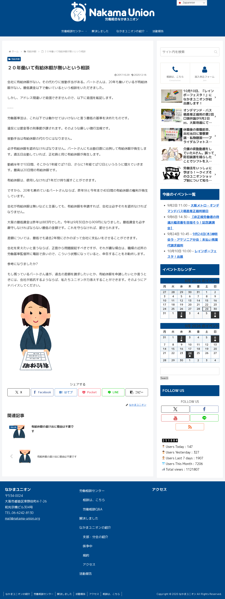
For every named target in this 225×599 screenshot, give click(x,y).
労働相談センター (92, 491)
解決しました (88, 518)
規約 (86, 555)
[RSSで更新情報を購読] (190, 426)
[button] (137, 392)
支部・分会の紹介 (95, 537)
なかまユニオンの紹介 (95, 527)
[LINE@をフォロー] (204, 417)
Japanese (188, 2)
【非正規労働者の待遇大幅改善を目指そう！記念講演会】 (193, 223)
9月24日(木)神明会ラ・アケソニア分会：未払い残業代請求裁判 (192, 240)
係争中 (87, 546)
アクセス (89, 564)
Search (164, 378)
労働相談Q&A (92, 509)
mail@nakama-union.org (22, 518)
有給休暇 (15, 59)
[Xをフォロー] (175, 409)
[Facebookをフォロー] (204, 409)
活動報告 (85, 574)
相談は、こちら (94, 500)
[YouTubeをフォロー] (175, 417)
